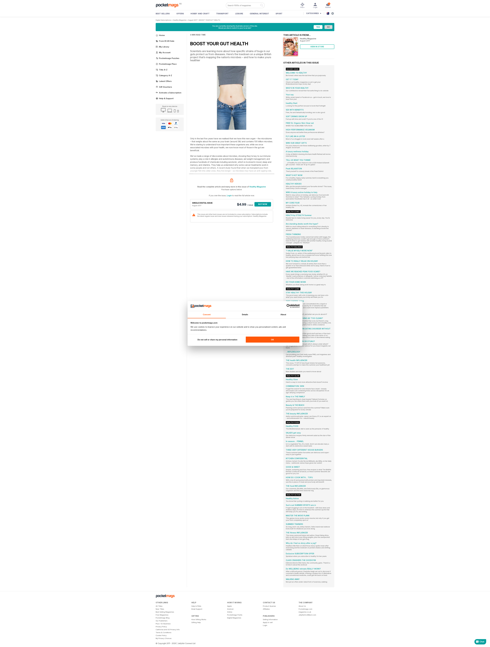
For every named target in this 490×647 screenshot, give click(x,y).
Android (230, 609)
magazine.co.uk (305, 612)
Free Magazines (162, 615)
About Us (302, 606)
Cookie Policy (161, 635)
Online (229, 612)
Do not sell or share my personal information (217, 340)
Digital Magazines (234, 618)
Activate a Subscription (170, 92)
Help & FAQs (196, 606)
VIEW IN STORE (317, 47)
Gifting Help (196, 622)
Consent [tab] (207, 314)
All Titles (159, 606)
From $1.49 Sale (166, 41)
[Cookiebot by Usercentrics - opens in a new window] (288, 306)
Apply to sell (268, 622)
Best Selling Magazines (165, 612)
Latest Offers (165, 81)
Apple (229, 606)
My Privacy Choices (164, 638)
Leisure (239, 13)
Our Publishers (161, 621)
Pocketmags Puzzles (169, 58)
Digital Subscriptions (163, 20)
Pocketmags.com (305, 609)
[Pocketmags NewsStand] (168, 5)
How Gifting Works (198, 619)
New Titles (160, 609)
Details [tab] (245, 314)
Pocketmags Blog (162, 618)
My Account (164, 52)
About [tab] (283, 314)
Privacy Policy (161, 627)
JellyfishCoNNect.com (307, 615)
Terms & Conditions (163, 632)
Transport (222, 13)
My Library (164, 47)
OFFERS (180, 13)
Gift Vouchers (165, 87)
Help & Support (166, 98)
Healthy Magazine (179, 20)
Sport (279, 13)
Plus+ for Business (163, 624)
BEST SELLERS (163, 13)
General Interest (259, 13)
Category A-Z (165, 75)
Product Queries (269, 606)
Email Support (196, 609)
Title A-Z (163, 70)
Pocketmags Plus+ (168, 64)
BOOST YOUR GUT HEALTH (209, 20)
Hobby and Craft (200, 13)
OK (272, 340)
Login (229, 195)
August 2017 (192, 20)
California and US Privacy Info (168, 630)
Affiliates (266, 609)
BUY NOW (262, 204)
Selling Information (270, 619)
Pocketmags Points (234, 615)
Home (162, 35)
